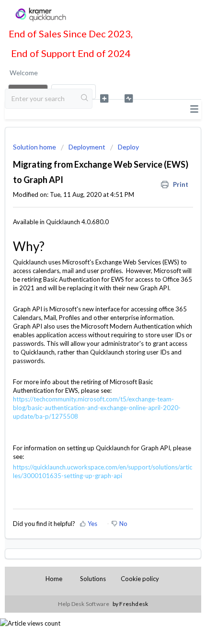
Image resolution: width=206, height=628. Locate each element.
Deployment (87, 147)
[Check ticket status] (128, 98)
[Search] (85, 98)
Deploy (128, 147)
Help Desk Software (84, 603)
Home (54, 578)
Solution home (35, 147)
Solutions (93, 578)
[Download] (85, 310)
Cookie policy (140, 578)
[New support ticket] (104, 98)
